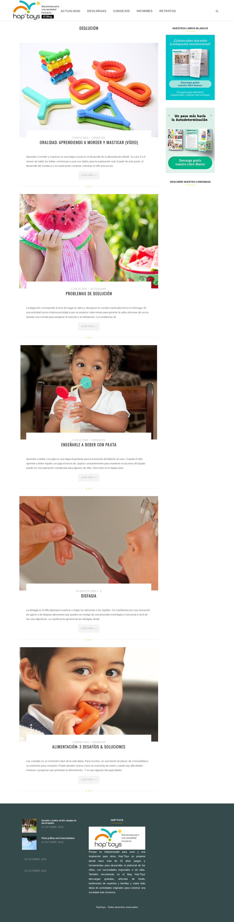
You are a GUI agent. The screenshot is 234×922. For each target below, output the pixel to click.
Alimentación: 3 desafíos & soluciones (88, 746)
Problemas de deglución (89, 293)
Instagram (186, 193)
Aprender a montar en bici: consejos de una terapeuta (58, 821)
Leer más (87, 175)
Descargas (96, 11)
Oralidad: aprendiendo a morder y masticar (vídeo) (89, 142)
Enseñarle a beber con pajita (88, 444)
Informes (145, 11)
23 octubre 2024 (52, 827)
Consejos (121, 11)
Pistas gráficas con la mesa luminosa (57, 838)
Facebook (170, 193)
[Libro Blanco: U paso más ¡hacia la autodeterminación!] (190, 140)
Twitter (178, 193)
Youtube (202, 193)
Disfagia (88, 595)
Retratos (167, 11)
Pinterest (194, 193)
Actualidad (70, 11)
